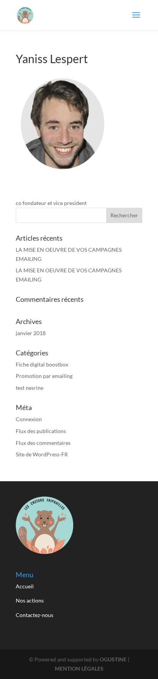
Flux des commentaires (43, 443)
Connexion (29, 419)
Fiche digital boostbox (42, 364)
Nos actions (30, 600)
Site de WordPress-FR (42, 454)
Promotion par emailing (44, 376)
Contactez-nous (34, 615)
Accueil (25, 586)
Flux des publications (41, 431)
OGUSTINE (113, 659)
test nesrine (29, 387)
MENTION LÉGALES (79, 668)
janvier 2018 (31, 333)
